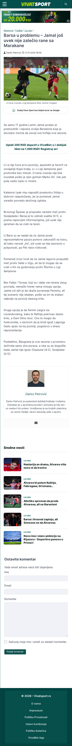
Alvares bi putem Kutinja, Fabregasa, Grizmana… (40, 484)
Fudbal (18, 30)
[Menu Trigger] (4, 4)
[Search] (65, 4)
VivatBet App (36, 737)
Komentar (10, 599)
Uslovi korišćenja (36, 724)
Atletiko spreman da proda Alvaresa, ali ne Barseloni (41, 502)
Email (7, 585)
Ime (6, 572)
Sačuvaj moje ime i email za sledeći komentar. (38, 641)
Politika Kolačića (36, 730)
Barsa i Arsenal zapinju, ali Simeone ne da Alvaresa (41, 521)
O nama (36, 703)
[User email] (36, 423)
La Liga (28, 30)
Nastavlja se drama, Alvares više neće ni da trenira (45, 466)
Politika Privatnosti (36, 717)
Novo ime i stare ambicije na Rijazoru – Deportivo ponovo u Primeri (43, 539)
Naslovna (8, 30)
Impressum (36, 710)
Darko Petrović (13, 52)
